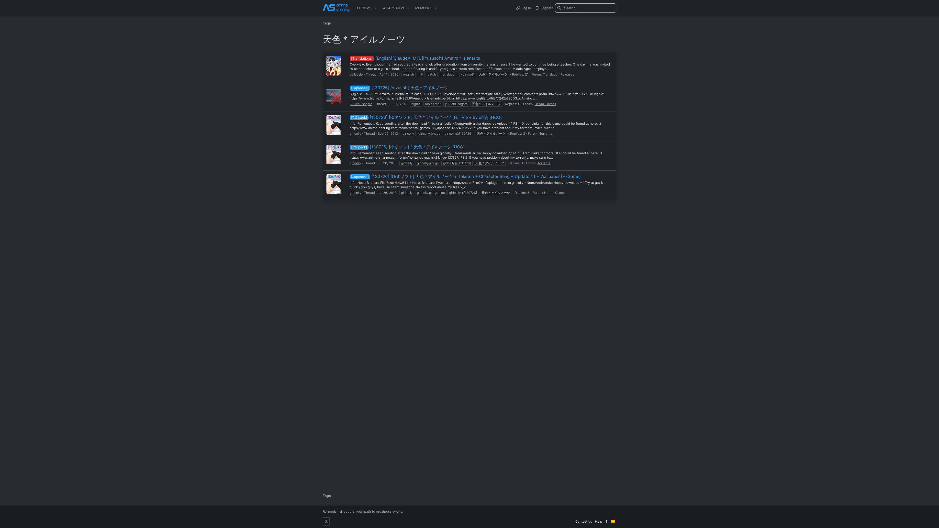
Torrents (545, 133)
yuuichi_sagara (361, 104)
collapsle (356, 74)
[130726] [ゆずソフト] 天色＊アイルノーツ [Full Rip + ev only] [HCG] (426, 117)
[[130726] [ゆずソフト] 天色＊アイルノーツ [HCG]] (333, 154)
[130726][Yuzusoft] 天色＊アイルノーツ (399, 87)
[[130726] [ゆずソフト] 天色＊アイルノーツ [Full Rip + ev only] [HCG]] (333, 125)
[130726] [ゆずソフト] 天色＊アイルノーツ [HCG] (408, 146)
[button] (375, 8)
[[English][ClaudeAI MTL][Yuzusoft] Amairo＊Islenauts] (333, 66)
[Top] (607, 521)
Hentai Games (545, 104)
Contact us (583, 521)
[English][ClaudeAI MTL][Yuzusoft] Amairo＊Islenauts (415, 58)
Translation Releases (558, 74)
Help (598, 521)
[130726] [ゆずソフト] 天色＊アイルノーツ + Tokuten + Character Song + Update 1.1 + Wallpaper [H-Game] (466, 176)
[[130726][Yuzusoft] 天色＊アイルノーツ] (333, 95)
